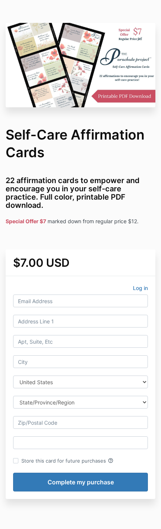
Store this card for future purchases (67, 461)
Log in (140, 288)
